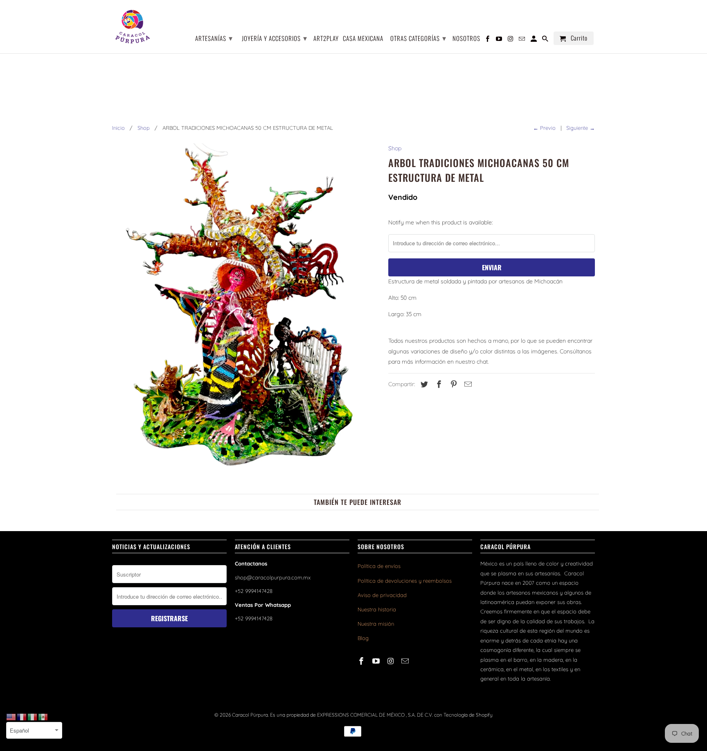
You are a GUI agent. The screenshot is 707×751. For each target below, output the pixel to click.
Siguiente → (580, 127)
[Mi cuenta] (534, 40)
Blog (363, 638)
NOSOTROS (466, 39)
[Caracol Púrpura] (132, 26)
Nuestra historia (377, 609)
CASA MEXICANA (363, 39)
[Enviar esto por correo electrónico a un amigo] (466, 384)
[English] (11, 716)
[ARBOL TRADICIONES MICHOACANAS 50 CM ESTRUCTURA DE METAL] (246, 311)
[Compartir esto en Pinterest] (452, 384)
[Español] (43, 716)
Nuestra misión (376, 623)
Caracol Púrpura (250, 715)
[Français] (22, 716)
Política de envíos (379, 566)
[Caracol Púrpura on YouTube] (376, 661)
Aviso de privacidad (382, 595)
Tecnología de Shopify (468, 715)
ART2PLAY (326, 39)
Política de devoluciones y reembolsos (405, 580)
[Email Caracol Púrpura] (405, 661)
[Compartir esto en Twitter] (423, 384)
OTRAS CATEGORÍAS (418, 37)
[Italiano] (32, 716)
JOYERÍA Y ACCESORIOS (274, 37)
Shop (143, 127)
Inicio (118, 127)
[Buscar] (545, 40)
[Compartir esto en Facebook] (437, 384)
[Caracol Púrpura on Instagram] (391, 661)
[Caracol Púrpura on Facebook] (362, 661)
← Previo (544, 127)
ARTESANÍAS (214, 37)
